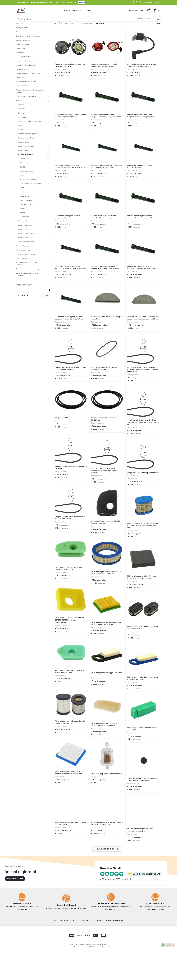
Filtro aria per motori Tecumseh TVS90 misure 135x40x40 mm (142, 728)
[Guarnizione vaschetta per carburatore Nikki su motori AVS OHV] (107, 804)
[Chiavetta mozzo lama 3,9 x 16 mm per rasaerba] (107, 299)
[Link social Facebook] (133, 2)
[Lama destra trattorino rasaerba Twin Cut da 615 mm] (107, 854)
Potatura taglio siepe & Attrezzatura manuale (30, 91)
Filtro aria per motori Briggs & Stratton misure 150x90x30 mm (70, 671)
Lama (22, 188)
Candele (21, 109)
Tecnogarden (60, 69)
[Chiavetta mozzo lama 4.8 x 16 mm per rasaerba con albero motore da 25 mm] (143, 299)
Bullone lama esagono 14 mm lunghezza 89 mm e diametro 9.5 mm (70, 166)
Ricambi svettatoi (25, 229)
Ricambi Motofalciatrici (27, 138)
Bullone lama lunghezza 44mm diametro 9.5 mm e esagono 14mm (141, 217)
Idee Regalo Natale (23, 57)
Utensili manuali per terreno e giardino (27, 274)
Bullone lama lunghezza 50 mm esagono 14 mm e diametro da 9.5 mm (70, 267)
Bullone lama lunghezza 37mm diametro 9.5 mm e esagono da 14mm (106, 217)
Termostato (24, 217)
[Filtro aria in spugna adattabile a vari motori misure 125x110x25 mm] (143, 558)
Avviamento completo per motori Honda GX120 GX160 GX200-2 (104, 65)
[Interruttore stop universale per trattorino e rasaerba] (143, 811)
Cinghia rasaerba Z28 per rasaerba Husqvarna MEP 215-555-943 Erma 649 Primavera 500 (142, 369)
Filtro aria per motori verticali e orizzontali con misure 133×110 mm (68, 772)
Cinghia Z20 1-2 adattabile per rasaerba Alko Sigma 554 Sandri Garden (104, 470)
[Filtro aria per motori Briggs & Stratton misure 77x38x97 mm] (71, 703)
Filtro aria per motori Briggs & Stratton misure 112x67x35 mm (142, 627)
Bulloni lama (24, 163)
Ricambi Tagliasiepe (26, 233)
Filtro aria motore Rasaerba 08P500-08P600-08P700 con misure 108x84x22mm (70, 620)
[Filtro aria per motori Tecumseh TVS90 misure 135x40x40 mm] (143, 709)
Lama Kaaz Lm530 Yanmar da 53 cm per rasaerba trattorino (141, 880)
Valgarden (95, 777)
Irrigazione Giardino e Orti (26, 65)
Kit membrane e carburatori (31, 183)
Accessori (20, 32)
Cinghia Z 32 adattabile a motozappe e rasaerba (71, 467)
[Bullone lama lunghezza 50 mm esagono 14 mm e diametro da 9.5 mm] (71, 248)
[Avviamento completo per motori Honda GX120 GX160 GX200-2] (107, 46)
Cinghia (23, 167)
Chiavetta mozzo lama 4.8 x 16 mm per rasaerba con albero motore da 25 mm (143, 318)
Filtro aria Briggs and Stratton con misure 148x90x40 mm (68, 568)
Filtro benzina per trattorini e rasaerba (106, 774)
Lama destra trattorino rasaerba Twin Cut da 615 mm (106, 873)
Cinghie (21, 113)
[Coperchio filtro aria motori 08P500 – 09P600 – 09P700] (107, 503)
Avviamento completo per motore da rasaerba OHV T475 (70, 65)
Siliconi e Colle (21, 258)
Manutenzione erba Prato (26, 82)
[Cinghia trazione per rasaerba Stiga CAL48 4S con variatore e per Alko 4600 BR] (143, 402)
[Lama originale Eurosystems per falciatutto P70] (71, 905)
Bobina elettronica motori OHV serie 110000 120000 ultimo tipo (141, 65)
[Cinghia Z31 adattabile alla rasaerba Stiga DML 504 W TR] (71, 498)
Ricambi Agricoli (22, 246)
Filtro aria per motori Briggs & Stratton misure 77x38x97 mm (70, 722)
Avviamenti (24, 159)
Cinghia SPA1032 (61, 418)
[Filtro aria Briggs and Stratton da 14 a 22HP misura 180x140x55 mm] (107, 553)
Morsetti (23, 192)
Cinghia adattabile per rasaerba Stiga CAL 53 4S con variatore (70, 368)
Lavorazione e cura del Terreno (28, 73)
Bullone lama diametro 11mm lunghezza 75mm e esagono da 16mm (106, 115)
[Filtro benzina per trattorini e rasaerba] (107, 756)
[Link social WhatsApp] (139, 2)
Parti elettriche (25, 204)
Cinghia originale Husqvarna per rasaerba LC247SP (104, 368)
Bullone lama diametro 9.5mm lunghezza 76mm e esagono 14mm (141, 115)
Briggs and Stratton (98, 827)
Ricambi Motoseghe (26, 146)
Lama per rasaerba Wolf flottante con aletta (106, 924)
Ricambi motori (24, 142)
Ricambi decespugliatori (27, 134)
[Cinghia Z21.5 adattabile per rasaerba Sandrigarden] (143, 454)
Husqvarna (95, 372)
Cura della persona (24, 40)
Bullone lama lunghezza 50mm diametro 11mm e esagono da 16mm (105, 267)
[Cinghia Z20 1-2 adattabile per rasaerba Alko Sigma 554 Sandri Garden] (107, 450)
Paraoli (20, 129)
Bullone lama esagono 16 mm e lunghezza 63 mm (67, 217)
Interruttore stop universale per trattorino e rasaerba (140, 830)
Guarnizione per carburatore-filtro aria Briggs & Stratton (70, 823)
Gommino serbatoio (28, 179)
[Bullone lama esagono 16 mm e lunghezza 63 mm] (71, 197)
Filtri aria (23, 175)
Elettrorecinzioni (22, 44)
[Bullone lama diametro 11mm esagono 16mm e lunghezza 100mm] (71, 96)
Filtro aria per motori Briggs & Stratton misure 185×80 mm (106, 674)
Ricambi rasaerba (25, 154)
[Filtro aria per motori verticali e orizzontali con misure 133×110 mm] (71, 753)
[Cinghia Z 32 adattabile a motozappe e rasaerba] (71, 448)
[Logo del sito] (81, 2)
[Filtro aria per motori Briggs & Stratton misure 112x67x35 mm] (143, 608)
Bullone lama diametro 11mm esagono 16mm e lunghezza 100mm (70, 115)
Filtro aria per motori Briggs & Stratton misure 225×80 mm (142, 678)
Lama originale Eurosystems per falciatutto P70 (68, 924)
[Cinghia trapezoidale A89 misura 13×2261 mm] (107, 400)
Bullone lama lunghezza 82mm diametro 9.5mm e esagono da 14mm (142, 267)
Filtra (45, 296)
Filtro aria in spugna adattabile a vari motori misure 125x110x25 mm (142, 577)
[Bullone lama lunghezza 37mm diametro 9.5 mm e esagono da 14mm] (107, 197)
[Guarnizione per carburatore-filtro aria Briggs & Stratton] (71, 804)
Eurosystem (59, 928)
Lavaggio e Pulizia (23, 69)
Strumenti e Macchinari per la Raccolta (27, 263)
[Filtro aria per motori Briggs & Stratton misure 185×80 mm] (107, 654)
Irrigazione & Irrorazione (25, 61)
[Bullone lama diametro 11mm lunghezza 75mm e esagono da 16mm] (107, 96)
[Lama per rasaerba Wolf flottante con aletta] (107, 905)
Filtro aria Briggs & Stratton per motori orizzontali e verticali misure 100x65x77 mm (142, 525)
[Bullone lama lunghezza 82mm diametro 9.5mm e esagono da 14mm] (143, 248)
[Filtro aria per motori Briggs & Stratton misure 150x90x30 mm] (71, 652)
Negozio (64, 23)
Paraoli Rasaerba (27, 200)
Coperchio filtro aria (28, 171)
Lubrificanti (20, 77)
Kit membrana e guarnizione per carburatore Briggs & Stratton (68, 873)
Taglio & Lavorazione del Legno (28, 269)
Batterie (21, 104)
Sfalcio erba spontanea (25, 254)
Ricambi (19, 100)
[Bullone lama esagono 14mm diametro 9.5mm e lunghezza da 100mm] (107, 147)
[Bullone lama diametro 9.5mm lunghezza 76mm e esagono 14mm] (143, 96)
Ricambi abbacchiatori (25, 242)
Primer (22, 212)
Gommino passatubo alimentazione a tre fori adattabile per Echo (142, 779)
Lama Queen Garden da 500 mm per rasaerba (142, 931)
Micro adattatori (22, 86)
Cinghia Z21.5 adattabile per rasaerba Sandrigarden (142, 474)
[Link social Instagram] (136, 2)
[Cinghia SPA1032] (71, 400)
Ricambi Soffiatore (25, 225)
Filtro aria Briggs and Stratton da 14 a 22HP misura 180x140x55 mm (106, 572)
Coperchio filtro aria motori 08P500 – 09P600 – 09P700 (106, 522)
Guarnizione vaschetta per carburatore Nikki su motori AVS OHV (107, 823)
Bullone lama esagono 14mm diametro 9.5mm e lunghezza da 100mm (106, 166)
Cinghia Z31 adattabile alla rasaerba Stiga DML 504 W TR (70, 518)
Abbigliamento (22, 28)
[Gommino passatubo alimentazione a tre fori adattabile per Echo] (143, 760)
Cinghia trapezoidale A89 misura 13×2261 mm (104, 419)
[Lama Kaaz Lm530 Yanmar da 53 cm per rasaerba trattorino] (143, 861)
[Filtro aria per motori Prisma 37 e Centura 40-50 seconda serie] (107, 705)
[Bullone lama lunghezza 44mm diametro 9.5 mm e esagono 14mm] (143, 197)
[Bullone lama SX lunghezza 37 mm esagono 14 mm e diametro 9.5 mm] (71, 299)
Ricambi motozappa (26, 150)
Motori (20, 125)
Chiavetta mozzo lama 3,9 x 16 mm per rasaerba (106, 318)
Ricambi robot (23, 221)
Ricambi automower (24, 250)
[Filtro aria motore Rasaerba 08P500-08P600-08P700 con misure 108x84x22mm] (71, 600)
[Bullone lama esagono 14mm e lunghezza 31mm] (143, 147)
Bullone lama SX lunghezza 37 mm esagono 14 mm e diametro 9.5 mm (69, 318)
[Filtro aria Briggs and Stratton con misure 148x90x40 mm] (71, 549)
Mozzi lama (24, 196)
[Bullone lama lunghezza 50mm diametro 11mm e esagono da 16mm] (107, 248)
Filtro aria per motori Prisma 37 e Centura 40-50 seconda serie (104, 724)
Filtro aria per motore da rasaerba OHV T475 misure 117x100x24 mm (107, 623)
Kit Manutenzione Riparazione (29, 121)
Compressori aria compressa (28, 36)
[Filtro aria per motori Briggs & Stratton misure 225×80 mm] (143, 659)
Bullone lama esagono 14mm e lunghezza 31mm (139, 166)
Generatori (20, 48)
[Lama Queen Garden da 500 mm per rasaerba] (143, 912)
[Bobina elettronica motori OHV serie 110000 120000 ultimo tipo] (143, 46)
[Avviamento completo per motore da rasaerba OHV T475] (71, 46)
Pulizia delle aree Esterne (26, 96)
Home (55, 23)
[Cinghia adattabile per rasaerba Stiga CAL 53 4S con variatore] (71, 349)
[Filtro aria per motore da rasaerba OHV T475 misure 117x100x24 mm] (107, 604)
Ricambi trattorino (25, 237)
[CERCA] (158, 19)
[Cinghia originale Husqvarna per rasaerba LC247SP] (107, 349)
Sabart (93, 878)
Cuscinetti (22, 117)
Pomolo (23, 208)
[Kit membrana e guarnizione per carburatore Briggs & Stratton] (71, 854)
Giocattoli (20, 53)
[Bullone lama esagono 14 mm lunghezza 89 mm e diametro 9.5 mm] (71, 147)
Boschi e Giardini (61, 421)
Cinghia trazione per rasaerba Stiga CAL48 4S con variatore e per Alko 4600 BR (143, 422)
